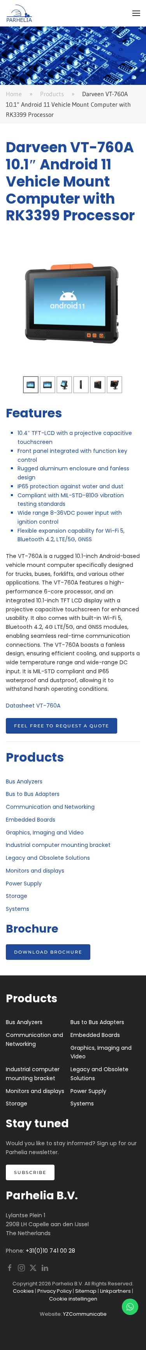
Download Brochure (48, 952)
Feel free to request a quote (61, 726)
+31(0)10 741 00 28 (50, 1251)
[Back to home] (19, 13)
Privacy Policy (54, 1291)
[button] (136, 13)
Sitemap (86, 1291)
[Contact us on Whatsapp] (130, 1307)
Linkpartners (115, 1291)
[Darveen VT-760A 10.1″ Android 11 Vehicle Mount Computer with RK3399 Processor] (73, 303)
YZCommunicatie (85, 1314)
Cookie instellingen (73, 1298)
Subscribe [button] (30, 1172)
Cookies (23, 1291)
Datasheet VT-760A (33, 705)
